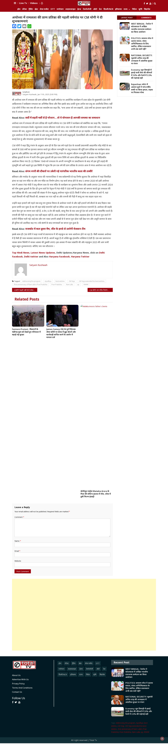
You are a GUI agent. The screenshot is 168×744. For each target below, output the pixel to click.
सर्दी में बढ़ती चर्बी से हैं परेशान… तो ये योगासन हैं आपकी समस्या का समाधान (62, 117)
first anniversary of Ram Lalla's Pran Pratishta (30, 284)
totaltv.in (26, 92)
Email (17, 551)
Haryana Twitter (80, 256)
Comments (146, 17)
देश (100, 9)
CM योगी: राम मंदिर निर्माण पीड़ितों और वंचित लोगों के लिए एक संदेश (101, 290)
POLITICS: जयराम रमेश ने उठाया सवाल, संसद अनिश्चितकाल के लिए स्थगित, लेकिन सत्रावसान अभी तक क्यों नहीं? (142, 43)
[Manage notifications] (162, 739)
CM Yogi (72, 281)
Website (18, 561)
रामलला (86, 284)
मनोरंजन (60, 9)
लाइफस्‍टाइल (70, 9)
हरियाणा (118, 9)
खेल (36, 9)
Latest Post (127, 17)
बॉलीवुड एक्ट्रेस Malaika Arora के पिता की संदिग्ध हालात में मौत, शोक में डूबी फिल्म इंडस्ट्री (96, 494)
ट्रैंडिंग (31, 9)
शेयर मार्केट (44, 9)
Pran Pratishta (57, 284)
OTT (53, 9)
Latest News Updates (43, 252)
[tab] (127, 17)
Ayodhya (48, 281)
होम (18, 9)
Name (18, 541)
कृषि (140, 9)
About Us (16, 675)
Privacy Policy (18, 683)
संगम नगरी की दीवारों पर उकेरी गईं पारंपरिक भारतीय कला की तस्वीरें (58, 171)
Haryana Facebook (59, 256)
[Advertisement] (84, 615)
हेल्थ (79, 9)
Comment (19, 517)
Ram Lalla (69, 284)
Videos (34, 3)
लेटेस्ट (24, 9)
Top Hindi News (20, 252)
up (78, 284)
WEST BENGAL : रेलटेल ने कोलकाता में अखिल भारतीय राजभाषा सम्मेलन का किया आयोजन (142, 27)
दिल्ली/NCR (108, 9)
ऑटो (95, 9)
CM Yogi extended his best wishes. (92, 281)
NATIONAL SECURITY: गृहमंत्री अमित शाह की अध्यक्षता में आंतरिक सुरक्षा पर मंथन (141, 59)
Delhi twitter (31, 256)
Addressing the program (31, 281)
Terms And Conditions (22, 687)
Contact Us (17, 692)
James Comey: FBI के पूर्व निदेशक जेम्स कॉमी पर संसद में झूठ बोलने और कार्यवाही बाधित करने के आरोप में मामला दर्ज (61, 333)
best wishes (60, 281)
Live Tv (23, 3)
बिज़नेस (147, 9)
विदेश (134, 9)
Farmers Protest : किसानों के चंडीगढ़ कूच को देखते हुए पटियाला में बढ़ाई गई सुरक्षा (26, 332)
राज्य (125, 9)
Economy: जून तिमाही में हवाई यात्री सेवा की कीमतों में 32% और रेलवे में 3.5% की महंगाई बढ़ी (141, 73)
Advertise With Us (20, 679)
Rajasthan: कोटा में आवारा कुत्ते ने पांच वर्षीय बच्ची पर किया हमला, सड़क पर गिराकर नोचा (142, 88)
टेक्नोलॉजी (87, 9)
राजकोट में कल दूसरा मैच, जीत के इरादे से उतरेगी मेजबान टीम (55, 228)
